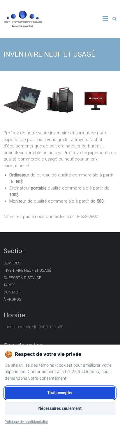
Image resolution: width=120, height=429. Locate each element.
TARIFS (9, 285)
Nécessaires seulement (60, 408)
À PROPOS (12, 299)
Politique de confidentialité (26, 421)
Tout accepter (60, 392)
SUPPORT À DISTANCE (22, 277)
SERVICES (11, 263)
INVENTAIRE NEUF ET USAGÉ (27, 270)
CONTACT (11, 292)
